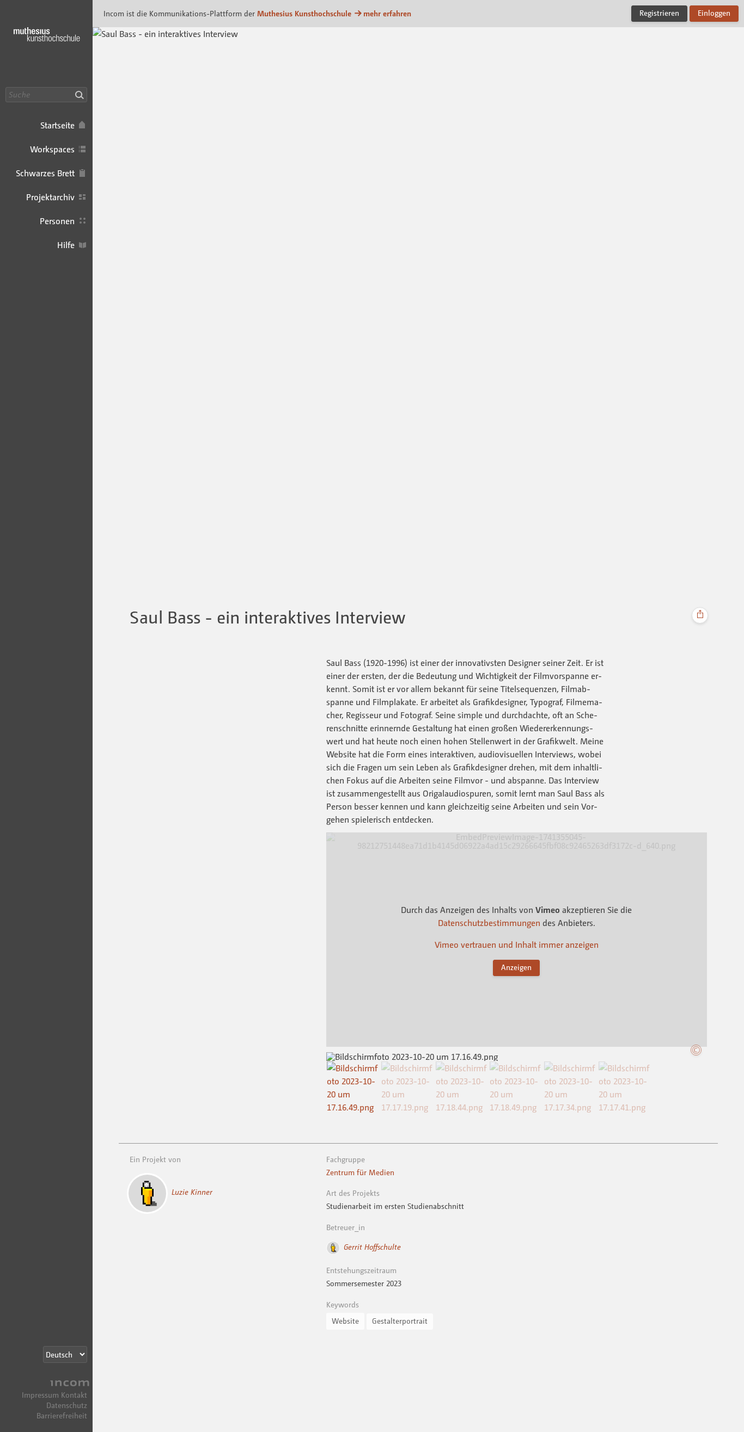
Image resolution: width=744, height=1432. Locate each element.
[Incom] (68, 1384)
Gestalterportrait (400, 1320)
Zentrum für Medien (360, 1172)
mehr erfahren (387, 13)
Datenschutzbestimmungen (489, 922)
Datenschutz (66, 1405)
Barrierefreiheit (61, 1415)
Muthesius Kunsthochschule (304, 13)
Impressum (40, 1394)
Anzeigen (516, 967)
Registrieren (659, 12)
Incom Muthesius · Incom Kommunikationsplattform (46, 43)
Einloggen (714, 12)
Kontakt (74, 1394)
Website (345, 1320)
